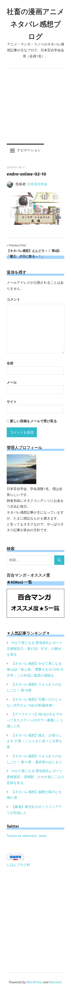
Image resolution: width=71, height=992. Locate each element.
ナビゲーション (29, 150)
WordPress (34, 982)
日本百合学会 (37, 184)
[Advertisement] (35, 106)
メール (12, 382)
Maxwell (55, 982)
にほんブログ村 (18, 864)
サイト (12, 401)
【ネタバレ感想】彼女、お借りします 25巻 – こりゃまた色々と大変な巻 (34, 741)
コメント (13, 299)
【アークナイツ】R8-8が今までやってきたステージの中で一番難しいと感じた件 (35, 720)
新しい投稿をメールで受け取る (33, 421)
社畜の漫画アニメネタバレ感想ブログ (35, 24)
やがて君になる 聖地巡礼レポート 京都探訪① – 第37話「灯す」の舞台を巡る (35, 648)
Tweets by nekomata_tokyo (27, 835)
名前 (10, 363)
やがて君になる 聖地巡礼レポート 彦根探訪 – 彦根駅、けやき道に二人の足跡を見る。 (35, 776)
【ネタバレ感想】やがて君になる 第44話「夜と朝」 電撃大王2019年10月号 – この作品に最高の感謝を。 (35, 669)
